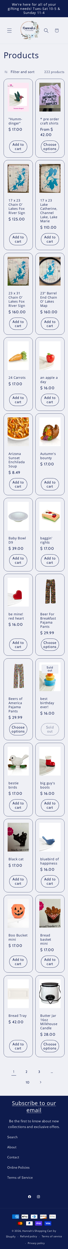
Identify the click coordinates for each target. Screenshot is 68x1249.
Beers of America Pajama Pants (15, 704)
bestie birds (14, 785)
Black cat (16, 859)
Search (12, 1137)
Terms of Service (20, 1177)
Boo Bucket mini (18, 937)
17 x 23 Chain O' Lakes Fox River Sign (17, 206)
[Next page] (40, 1082)
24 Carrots (17, 378)
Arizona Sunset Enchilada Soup (17, 460)
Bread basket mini (45, 939)
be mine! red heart (16, 616)
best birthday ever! (47, 702)
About (12, 1147)
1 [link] (13, 1071)
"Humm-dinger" (15, 121)
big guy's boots (47, 785)
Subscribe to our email (34, 1106)
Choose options (49, 146)
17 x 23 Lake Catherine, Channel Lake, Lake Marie (48, 210)
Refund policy (28, 1236)
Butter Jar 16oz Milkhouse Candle (48, 1021)
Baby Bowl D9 (17, 540)
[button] (9, 30)
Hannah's (28, 1231)
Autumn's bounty (48, 456)
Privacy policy (36, 1243)
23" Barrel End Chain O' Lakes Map (48, 299)
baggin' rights (46, 540)
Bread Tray (18, 1015)
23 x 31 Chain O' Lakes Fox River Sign (17, 299)
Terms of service (52, 1236)
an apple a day (49, 380)
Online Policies (18, 1167)
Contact (13, 1157)
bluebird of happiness (49, 861)
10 (28, 1082)
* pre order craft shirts (49, 121)
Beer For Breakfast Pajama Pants (48, 620)
